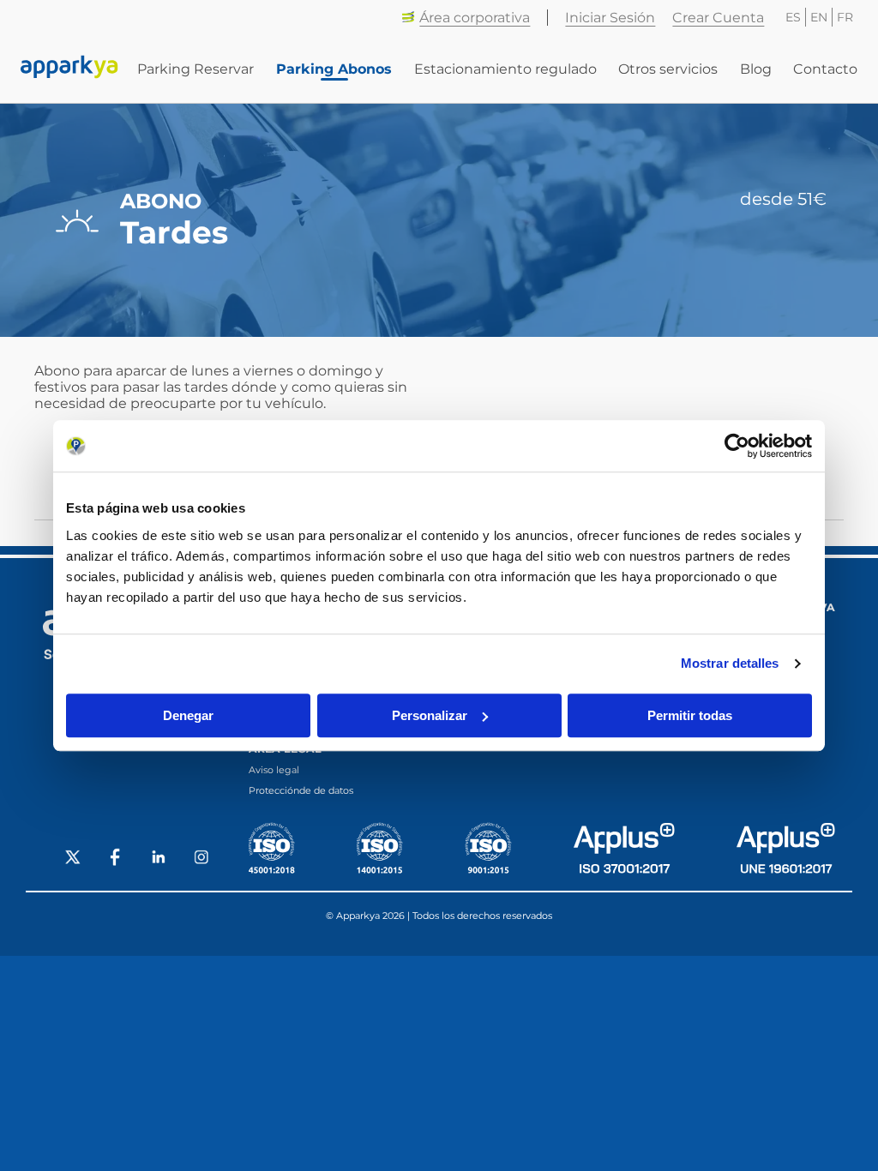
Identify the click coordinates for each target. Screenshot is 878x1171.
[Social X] (73, 859)
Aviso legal (274, 770)
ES (793, 17)
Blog (756, 69)
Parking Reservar (195, 69)
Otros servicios (668, 69)
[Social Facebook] (116, 859)
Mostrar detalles (730, 663)
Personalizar (429, 715)
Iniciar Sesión (610, 17)
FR (845, 17)
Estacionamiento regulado (505, 69)
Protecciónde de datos (301, 790)
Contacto (825, 69)
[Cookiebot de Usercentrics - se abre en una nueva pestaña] (737, 446)
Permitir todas (689, 715)
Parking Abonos (334, 69)
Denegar (188, 715)
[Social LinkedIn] (158, 859)
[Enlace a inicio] (69, 68)
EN (818, 17)
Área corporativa (474, 17)
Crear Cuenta (718, 17)
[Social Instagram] (201, 859)
